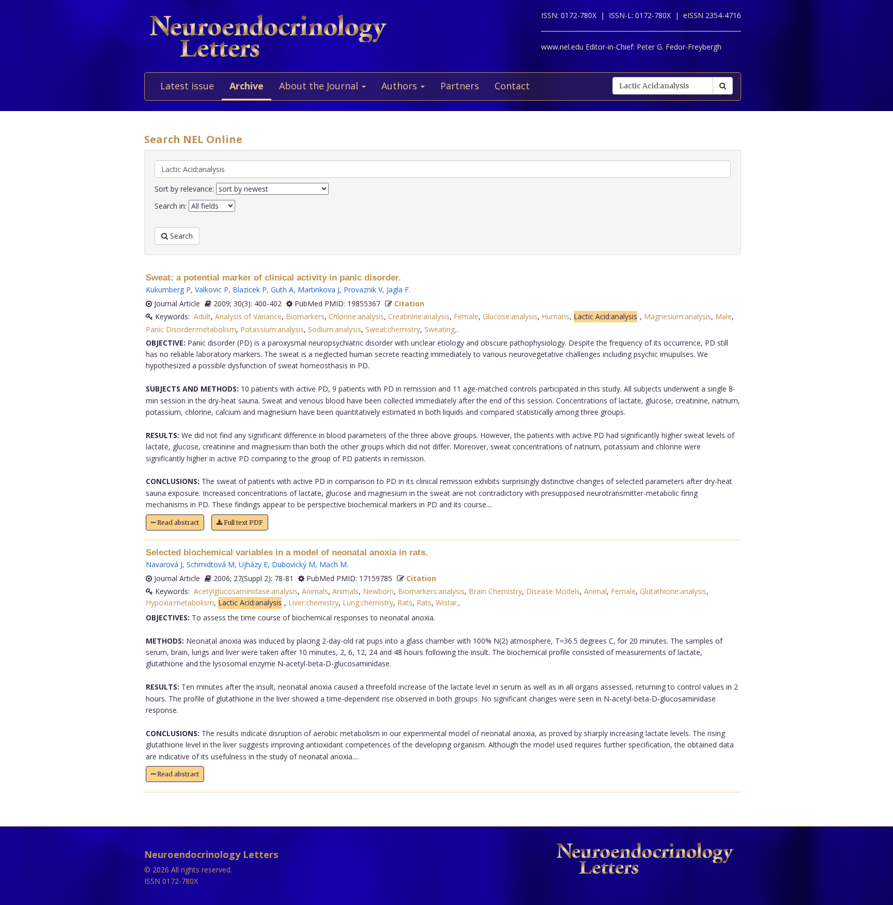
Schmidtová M (211, 564)
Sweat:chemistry (392, 329)
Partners (459, 86)
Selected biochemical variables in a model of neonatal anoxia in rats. (287, 552)
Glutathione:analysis (673, 591)
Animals (315, 591)
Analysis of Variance (248, 316)
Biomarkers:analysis (431, 591)
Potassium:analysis (272, 329)
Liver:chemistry (313, 602)
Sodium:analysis (334, 329)
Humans (555, 316)
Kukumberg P (168, 289)
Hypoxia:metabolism (180, 602)
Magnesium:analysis (677, 316)
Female (466, 316)
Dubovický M (293, 564)
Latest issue (187, 86)
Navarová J (164, 564)
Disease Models (553, 591)
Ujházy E (253, 564)
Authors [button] (400, 86)
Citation (409, 303)
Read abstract (177, 522)
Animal (595, 591)
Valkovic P (211, 289)
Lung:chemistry (368, 602)
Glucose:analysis (510, 316)
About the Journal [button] (320, 86)
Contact (512, 86)
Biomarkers (305, 316)
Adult (202, 316)
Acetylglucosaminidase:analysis (246, 591)
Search (180, 236)
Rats (404, 602)
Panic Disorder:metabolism (191, 329)
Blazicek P (250, 289)
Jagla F (398, 289)
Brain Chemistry (495, 591)
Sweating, (440, 329)
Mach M (333, 564)
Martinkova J (319, 289)
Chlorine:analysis (356, 316)
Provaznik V (363, 289)
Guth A (282, 289)
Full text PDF (242, 522)
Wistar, (447, 602)
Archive (246, 86)
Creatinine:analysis (419, 316)
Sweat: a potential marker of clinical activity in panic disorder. (273, 278)
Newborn (378, 591)
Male (723, 316)
